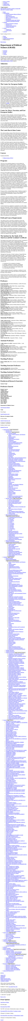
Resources (5, 963)
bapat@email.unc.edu (5, 414)
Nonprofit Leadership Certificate (15, 701)
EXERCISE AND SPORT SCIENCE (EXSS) (15, 789)
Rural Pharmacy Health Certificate (15, 709)
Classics (10, 451)
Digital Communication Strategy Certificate (17, 670)
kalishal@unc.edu (4, 427)
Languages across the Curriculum (15, 552)
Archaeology (11, 440)
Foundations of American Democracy (16, 537)
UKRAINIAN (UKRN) (11, 924)
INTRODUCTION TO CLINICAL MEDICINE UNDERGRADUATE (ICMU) (16, 826)
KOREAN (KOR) (9, 831)
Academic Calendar (7, 939)
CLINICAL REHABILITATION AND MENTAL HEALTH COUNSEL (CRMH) (16, 762)
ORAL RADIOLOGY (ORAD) (12, 867)
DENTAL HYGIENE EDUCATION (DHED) (15, 774)
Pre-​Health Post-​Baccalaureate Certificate (16, 703)
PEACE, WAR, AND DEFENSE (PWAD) (15, 871)
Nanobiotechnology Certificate (14, 699)
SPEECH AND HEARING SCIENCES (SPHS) (16, 916)
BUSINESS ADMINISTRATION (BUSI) (14, 745)
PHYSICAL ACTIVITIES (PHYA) (13, 884)
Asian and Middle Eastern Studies (15, 442)
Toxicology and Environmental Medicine (16, 649)
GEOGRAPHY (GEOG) (11, 802)
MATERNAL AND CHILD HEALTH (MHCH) (16, 846)
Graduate (5, 22)
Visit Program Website (5, 407)
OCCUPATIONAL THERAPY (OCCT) (14, 861)
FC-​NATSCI (11, 525)
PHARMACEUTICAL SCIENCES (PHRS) (15, 875)
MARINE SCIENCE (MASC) (12, 842)
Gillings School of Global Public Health (16, 512)
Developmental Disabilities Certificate (16, 667)
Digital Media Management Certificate (16, 672)
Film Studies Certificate (13, 675)
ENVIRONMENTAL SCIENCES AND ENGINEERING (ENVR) (14, 787)
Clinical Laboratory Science (14, 584)
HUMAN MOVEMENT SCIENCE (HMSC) (15, 820)
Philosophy (10, 486)
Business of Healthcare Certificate (15, 659)
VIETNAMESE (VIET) (11, 926)
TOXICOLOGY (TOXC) (11, 922)
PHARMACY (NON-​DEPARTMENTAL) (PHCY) (16, 880)
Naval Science (11, 482)
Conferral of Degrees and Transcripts (13, 953)
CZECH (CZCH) (9, 770)
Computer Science (12, 454)
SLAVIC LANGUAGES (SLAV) (13, 911)
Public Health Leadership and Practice (16, 639)
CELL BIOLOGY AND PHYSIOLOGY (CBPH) (16, 750)
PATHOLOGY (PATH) (11, 869)
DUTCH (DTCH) (9, 777)
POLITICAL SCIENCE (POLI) (12, 889)
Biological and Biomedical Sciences (15, 573)
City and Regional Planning (14, 449)
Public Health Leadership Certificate (15, 706)
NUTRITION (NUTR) (10, 859)
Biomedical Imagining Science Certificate (16, 658)
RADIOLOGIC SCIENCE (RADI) (13, 900)
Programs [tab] (5, 51)
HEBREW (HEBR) (10, 816)
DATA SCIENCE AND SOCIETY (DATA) (15, 771)
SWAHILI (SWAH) (10, 920)
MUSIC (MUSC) (9, 851)
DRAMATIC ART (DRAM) (12, 775)
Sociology (10, 494)
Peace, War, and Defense (13, 485)
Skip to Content (6, 1)
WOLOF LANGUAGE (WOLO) (13, 929)
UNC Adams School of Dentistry (15, 509)
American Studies (12, 436)
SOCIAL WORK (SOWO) (11, 912)
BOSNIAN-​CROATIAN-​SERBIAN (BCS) (15, 744)
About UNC (5, 932)
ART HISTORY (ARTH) (11, 731)
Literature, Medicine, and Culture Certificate (17, 695)
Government (10, 505)
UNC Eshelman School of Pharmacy (16, 511)
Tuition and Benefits (10, 961)
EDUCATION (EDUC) (11, 781)
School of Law (11, 615)
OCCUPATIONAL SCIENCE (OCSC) (14, 860)
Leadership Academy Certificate (15, 694)
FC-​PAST (10, 521)
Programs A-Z (9, 15)
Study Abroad (11, 545)
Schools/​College (9, 498)
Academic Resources (10, 651)
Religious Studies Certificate (14, 708)
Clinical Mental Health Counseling (15, 585)
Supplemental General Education (15, 539)
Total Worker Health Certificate (14, 716)
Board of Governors (10, 936)
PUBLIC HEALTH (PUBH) (12, 897)
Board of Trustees (9, 935)
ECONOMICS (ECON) (11, 780)
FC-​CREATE (11, 520)
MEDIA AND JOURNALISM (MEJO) (14, 849)
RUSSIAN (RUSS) (10, 905)
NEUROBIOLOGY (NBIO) (12, 853)
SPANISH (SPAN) (10, 915)
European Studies (12, 462)
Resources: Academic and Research (13, 965)
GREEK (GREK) (9, 811)
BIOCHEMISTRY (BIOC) (11, 735)
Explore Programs (7, 948)
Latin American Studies (13, 475)
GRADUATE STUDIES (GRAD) (13, 810)
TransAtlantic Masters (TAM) (7, 60)
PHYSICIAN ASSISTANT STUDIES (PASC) (15, 886)
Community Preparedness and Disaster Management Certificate (16, 664)
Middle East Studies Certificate (14, 696)
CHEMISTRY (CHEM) (11, 753)
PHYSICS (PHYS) (10, 887)
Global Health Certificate (13, 678)
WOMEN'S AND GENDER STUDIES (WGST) (16, 927)
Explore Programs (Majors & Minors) (13, 14)
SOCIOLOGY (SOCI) (10, 914)
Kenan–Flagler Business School (14, 502)
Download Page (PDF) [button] (5, 1006)
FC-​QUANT (11, 527)
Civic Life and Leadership (13, 450)
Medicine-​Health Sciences (13, 471)
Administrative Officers (10, 933)
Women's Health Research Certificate (16, 718)
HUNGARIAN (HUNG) (11, 821)
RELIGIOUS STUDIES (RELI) (12, 903)
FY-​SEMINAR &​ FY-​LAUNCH (15, 517)
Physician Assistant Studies (13, 633)
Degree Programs (9, 558)
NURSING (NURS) (10, 858)
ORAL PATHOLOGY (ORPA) (12, 866)
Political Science (11, 489)
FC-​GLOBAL (11, 524)
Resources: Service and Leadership (13, 969)
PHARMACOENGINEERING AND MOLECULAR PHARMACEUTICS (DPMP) (15, 877)
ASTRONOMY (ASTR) (11, 734)
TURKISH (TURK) (10, 923)
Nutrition (10, 483)
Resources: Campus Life (11, 966)
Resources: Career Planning (11, 967)
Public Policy (11, 491)
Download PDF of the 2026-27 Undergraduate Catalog (12, 1015)
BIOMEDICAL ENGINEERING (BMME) (15, 742)
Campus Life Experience (13, 538)
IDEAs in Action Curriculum (12, 17)
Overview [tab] (5, 50)
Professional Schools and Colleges (13, 20)
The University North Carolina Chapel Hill (10, 8)
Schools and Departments (11, 25)
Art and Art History (12, 441)
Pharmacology (11, 630)
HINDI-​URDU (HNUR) (11, 817)
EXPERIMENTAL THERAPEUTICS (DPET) (15, 796)
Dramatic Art (11, 455)
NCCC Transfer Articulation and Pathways (17, 944)
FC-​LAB (10, 530)
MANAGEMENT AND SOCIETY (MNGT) (15, 840)
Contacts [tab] (5, 54)
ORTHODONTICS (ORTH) (12, 868)
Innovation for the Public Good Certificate (17, 685)
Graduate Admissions (10, 945)
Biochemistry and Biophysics (14, 443)
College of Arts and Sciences (14, 499)
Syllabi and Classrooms (10, 960)
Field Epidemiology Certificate (14, 674)
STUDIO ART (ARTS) (10, 919)
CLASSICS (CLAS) (10, 759)
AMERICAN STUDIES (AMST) (13, 724)
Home (4, 12)
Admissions (5, 940)
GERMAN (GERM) (10, 804)
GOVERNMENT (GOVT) (11, 809)
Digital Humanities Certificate (14, 671)
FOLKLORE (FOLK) (10, 797)
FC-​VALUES (11, 523)
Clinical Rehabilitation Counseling (15, 586)
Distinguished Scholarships (13, 551)
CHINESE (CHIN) (10, 756)
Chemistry (10, 448)
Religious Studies (11, 492)
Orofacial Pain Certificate (13, 702)
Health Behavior (11, 469)
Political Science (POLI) (8, 158)
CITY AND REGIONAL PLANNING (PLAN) (16, 757)
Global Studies (11, 468)
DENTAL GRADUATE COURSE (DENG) (15, 772)
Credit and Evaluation (10, 954)
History (9, 472)
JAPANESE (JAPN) (10, 829)
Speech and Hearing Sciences (14, 646)
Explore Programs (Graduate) (12, 23)
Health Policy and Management (14, 470)
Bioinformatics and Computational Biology (17, 572)
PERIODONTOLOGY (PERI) (12, 873)
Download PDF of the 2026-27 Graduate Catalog (11, 1011)
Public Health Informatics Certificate (15, 704)
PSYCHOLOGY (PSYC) (11, 895)
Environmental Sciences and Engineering (16, 461)
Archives (5, 31)
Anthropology (11, 438)
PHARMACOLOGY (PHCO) (12, 879)
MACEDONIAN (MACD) (11, 839)
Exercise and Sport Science (14, 463)
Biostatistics (10, 447)
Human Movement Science (14, 613)
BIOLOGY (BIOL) (10, 741)
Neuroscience (11, 623)
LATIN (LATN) (9, 832)
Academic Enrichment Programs (12, 21)
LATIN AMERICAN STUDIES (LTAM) (14, 835)
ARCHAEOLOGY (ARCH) (12, 729)
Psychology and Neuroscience (14, 490)
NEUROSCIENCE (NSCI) (11, 857)
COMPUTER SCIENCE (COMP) (13, 766)
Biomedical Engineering (13, 446)
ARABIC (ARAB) (10, 728)
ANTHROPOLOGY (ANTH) (12, 726)
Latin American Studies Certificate (15, 693)
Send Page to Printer (5, 1002)
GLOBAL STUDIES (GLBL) (12, 808)
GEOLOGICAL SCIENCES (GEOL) (14, 803)
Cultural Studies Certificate (13, 666)
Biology (10, 445)
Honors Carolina (11, 547)
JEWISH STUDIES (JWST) (12, 830)
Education (10, 504)
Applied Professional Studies (14, 567)
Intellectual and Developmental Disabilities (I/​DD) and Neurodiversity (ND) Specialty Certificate (17, 690)
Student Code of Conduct (11, 959)
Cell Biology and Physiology (14, 579)
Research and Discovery (13, 531)
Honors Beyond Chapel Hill (14, 548)
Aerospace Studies (12, 433)
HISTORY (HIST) (9, 818)
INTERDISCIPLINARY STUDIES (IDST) (15, 824)
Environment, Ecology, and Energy (15, 460)
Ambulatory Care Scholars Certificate (16, 653)
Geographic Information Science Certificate (17, 677)
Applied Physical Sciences (13, 439)
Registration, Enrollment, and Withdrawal (14, 957)
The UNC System (9, 938)
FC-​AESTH (10, 519)
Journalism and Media (12, 614)
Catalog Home (6, 3)
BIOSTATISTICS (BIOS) (11, 743)
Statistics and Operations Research (15, 496)
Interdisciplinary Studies (13, 474)
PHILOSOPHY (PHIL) (11, 883)
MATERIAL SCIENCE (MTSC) (12, 845)
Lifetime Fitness (11, 535)
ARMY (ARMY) (9, 730)
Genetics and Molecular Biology (15, 602)
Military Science (11, 479)
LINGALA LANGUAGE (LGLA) (13, 837)
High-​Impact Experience (13, 532)
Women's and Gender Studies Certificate (16, 717)
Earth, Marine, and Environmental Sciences (17, 457)
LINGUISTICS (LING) (11, 838)
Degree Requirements (10, 16)
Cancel (2, 1019)
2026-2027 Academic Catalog (7, 9)
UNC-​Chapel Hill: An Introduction (13, 937)
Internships (10, 550)
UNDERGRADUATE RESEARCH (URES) (15, 925)
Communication (11, 453)
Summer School (11, 513)
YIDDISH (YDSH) (10, 930)
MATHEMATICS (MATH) (11, 847)
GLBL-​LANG (11, 518)
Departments (8, 18)
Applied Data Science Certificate (15, 655)
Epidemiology (11, 600)
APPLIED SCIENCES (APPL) (12, 727)
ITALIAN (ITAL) (9, 828)
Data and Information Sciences (14, 503)
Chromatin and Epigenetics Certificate (16, 662)
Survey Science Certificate (13, 715)
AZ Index (5, 2)
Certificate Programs (10, 652)
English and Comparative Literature (15, 458)
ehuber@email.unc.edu (5, 420)
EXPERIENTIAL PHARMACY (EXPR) (14, 795)
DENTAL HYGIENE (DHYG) (12, 773)
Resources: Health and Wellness (12, 968)
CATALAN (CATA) (10, 749)
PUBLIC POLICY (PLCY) (11, 898)
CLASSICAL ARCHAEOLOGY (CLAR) (15, 758)
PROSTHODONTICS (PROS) (12, 894)
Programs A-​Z (9, 430)
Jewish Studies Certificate (13, 692)
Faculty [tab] (4, 53)
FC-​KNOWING (11, 528)
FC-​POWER (11, 526)
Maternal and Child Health (13, 617)
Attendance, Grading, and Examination (14, 951)
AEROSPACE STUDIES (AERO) (13, 721)
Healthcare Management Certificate (15, 681)
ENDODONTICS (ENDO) (11, 782)
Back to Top (3, 996)
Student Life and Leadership (14, 553)
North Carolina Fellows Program (15, 554)
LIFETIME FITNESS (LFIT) (12, 836)
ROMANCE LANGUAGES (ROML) (14, 904)
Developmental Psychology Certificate (16, 668)
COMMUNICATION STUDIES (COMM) (15, 764)
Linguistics (10, 476)
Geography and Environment (14, 464)
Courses (4, 28)
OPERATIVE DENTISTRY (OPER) (13, 862)
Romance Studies (11, 493)
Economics (10, 456)
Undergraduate (6, 13)
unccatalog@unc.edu (13, 986)
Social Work (10, 644)
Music (9, 480)
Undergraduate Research (13, 546)
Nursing (10, 510)
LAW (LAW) (8, 833)
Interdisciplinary (11, 534)
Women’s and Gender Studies (14, 497)
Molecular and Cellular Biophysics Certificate (17, 697)
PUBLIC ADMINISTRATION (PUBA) (14, 896)
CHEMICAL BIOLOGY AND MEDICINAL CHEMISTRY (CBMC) (15, 752)
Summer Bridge (11, 555)
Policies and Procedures (8, 949)
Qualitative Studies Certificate (14, 707)
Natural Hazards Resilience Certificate (16, 700)
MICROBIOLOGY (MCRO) (12, 850)
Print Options (3, 41)
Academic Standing (10, 950)
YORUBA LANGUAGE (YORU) (13, 931)
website (7, 103)
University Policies (9, 962)
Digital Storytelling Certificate (14, 673)
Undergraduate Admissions (11, 942)
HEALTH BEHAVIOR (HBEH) (12, 813)
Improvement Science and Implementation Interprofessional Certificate (17, 683)
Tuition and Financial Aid (8, 970)
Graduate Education (10, 27)
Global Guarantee (12, 544)
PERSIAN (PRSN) (10, 874)
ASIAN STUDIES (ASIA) (11, 732)
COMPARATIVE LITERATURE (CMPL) (15, 765)
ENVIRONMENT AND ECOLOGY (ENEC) (15, 785)
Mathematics (11, 477)
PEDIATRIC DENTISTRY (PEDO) (13, 872)
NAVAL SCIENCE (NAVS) (12, 852)
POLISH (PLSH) (9, 888)
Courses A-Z (8, 29)
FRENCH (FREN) (10, 799)
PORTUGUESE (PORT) (11, 890)
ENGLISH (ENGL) (10, 784)
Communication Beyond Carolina (15, 533)
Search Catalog (4, 33)
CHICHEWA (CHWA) (10, 755)
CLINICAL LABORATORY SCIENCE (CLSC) (16, 760)
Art (9, 568)
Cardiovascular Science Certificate (15, 660)
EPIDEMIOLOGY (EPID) (11, 788)
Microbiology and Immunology (14, 478)
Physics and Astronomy (13, 487)
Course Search (9, 30)
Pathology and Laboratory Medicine (15, 484)
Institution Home (6, 5)
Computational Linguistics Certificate (16, 665)
